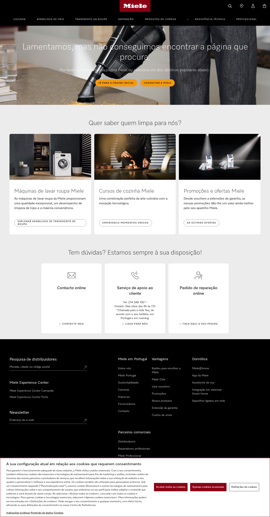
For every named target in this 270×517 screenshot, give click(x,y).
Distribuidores (126, 441)
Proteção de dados (42, 513)
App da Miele (200, 375)
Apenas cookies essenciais (208, 487)
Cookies (58, 513)
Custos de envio (162, 415)
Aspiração (126, 19)
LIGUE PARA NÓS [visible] (136, 324)
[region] (135, 487)
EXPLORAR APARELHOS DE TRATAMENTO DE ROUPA (47, 222)
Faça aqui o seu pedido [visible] (200, 324)
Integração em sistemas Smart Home (207, 391)
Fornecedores (126, 404)
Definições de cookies (244, 487)
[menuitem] (21, 19)
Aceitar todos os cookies (170, 487)
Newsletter (19, 413)
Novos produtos (162, 401)
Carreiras (123, 389)
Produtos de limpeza (160, 19)
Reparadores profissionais (134, 448)
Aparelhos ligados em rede (208, 401)
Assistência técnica (210, 19)
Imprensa (124, 397)
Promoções (159, 393)
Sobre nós (124, 368)
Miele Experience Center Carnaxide (31, 390)
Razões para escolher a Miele (166, 370)
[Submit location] (85, 368)
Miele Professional (129, 456)
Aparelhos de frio (50, 19)
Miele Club (158, 379)
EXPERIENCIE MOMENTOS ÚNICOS (125, 223)
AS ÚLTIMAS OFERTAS (201, 223)
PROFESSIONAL (246, 19)
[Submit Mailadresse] (85, 421)
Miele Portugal (127, 375)
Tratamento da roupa (91, 19)
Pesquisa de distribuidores (33, 359)
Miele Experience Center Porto (28, 397)
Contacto (123, 411)
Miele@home (200, 368)
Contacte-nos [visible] (73, 324)
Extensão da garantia (164, 408)
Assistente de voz (203, 382)
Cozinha (19, 19)
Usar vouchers (161, 386)
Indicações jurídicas (18, 513)
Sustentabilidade (128, 382)
